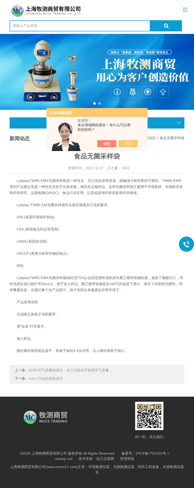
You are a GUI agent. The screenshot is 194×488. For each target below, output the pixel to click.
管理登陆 (127, 459)
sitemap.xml (63, 459)
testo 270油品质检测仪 (46, 378)
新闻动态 (148, 138)
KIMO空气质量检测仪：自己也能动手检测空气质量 (69, 370)
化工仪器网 (105, 459)
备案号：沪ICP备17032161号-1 (145, 453)
